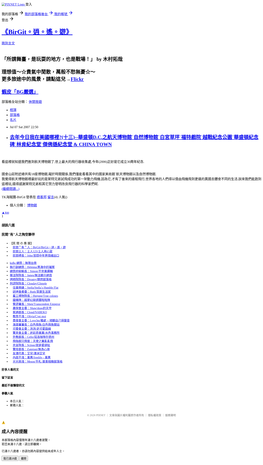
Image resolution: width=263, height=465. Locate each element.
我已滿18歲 (10, 458)
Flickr (77, 79)
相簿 (13, 110)
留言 (50, 197)
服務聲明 (170, 415)
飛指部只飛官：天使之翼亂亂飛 (33, 341)
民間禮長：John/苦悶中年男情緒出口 (36, 255)
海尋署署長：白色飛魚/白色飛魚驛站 (36, 324)
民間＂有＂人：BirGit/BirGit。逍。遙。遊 (39, 247)
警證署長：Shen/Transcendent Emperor (36, 304)
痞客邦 (42, 197)
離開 (23, 458)
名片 (13, 120)
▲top (5, 212)
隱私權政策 (154, 415)
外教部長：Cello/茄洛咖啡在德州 (33, 336)
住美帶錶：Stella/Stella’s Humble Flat (35, 287)
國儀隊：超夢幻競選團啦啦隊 (31, 300)
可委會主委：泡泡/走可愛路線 (32, 328)
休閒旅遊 (35, 102)
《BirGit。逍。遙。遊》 (37, 32)
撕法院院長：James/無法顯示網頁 (31, 275)
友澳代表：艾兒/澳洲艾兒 (29, 353)
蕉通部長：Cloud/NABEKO (30, 312)
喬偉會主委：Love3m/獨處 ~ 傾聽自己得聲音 (41, 320)
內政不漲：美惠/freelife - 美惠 (32, 357)
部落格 (15, 115)
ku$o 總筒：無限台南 (23, 263)
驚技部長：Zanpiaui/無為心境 (31, 349)
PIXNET (100, 415)
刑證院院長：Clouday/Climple (28, 283)
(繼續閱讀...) (10, 189)
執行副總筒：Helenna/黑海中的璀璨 (32, 267)
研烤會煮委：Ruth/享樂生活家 (32, 291)
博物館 (32, 205)
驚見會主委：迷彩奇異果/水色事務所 (36, 332)
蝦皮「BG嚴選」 (20, 91)
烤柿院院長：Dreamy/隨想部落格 (31, 279)
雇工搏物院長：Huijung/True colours (35, 295)
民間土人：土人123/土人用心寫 (32, 251)
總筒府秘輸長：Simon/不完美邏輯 (31, 271)
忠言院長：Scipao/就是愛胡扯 (31, 345)
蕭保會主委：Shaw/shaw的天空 (32, 308)
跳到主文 (8, 43)
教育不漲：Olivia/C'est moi (29, 316)
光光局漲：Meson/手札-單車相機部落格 (37, 361)
